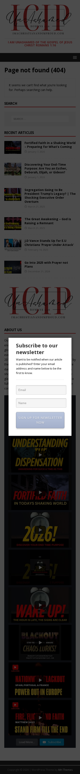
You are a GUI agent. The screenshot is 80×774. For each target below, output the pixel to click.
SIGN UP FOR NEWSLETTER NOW (40, 420)
